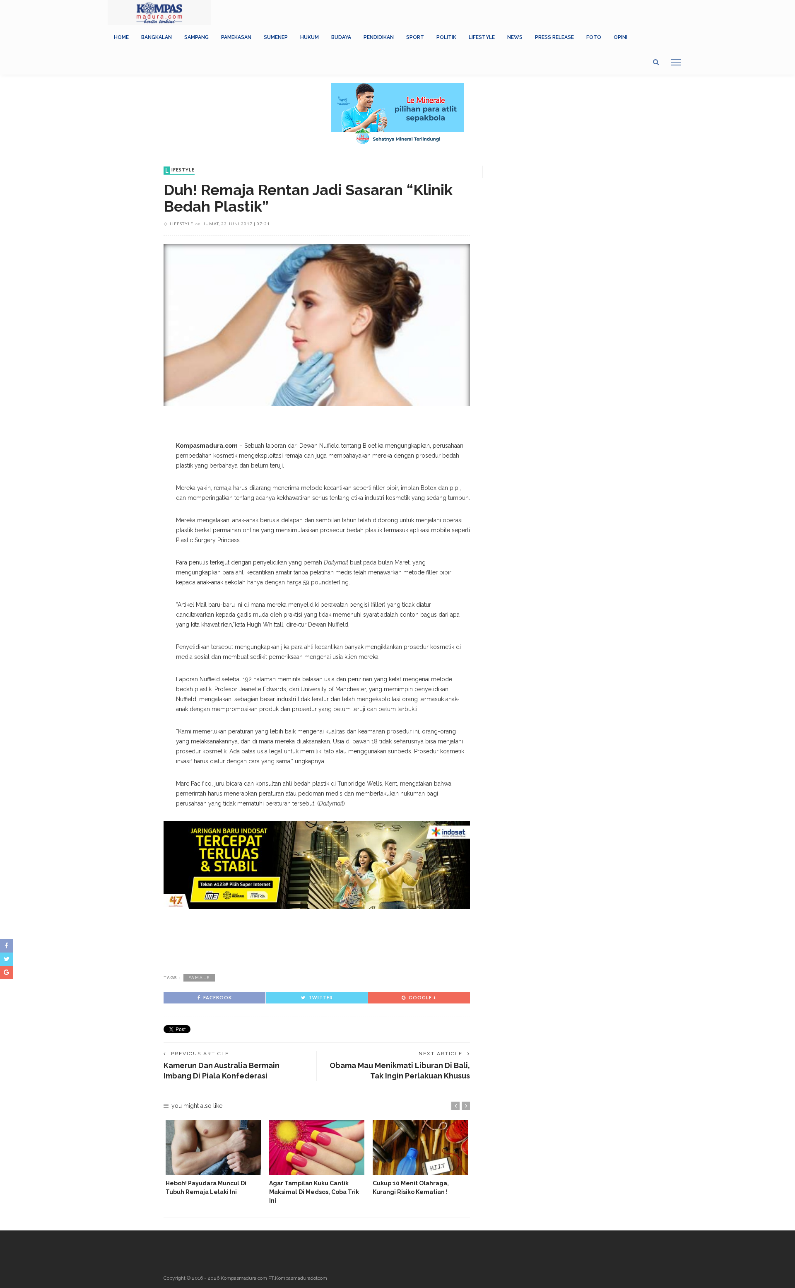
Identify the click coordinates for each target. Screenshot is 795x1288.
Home (121, 37)
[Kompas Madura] (159, 12)
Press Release (554, 37)
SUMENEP (276, 37)
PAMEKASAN (236, 37)
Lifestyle (180, 170)
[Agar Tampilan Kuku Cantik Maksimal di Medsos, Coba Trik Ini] (316, 1147)
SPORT (415, 37)
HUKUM (309, 37)
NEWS (515, 37)
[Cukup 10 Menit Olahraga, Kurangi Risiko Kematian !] (420, 1147)
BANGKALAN (156, 37)
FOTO (593, 37)
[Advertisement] (316, 940)
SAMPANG (196, 37)
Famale (199, 977)
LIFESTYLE (482, 37)
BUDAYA (341, 37)
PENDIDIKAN (379, 37)
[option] (213, 1158)
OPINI (620, 37)
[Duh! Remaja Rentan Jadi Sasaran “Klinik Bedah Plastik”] (317, 324)
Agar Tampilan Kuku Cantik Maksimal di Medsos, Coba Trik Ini (314, 1192)
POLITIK (446, 37)
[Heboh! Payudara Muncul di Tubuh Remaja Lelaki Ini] (213, 1147)
